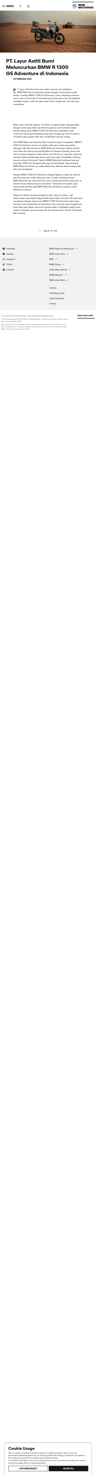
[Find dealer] (28, 5)
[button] (8, 6)
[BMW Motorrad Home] (83, 6)
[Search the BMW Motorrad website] (20, 5)
